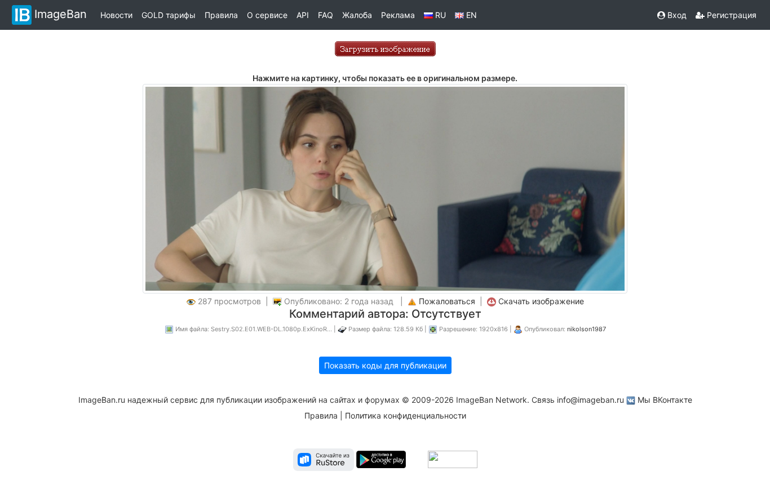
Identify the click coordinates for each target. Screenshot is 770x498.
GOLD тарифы (168, 15)
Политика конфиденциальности (405, 415)
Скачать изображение (541, 301)
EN (470, 15)
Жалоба (357, 15)
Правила (221, 15)
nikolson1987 (586, 329)
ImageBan (60, 14)
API (303, 15)
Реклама (398, 15)
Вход (676, 15)
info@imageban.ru (590, 399)
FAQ (325, 15)
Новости (116, 15)
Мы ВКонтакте (665, 399)
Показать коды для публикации (385, 365)
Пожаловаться (447, 301)
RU (439, 15)
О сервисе (267, 15)
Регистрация (730, 15)
